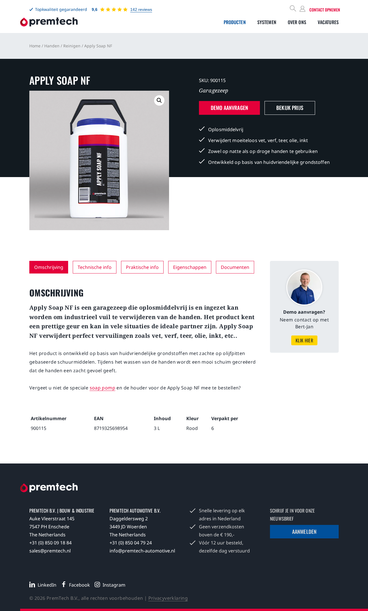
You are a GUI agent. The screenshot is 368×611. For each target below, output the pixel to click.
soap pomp (103, 388)
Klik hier (304, 340)
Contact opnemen (324, 10)
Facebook (79, 585)
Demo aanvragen (229, 107)
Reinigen (71, 46)
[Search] (293, 9)
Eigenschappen (189, 267)
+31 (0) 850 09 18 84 (50, 543)
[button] (159, 100)
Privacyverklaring (168, 598)
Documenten (235, 267)
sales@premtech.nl (50, 551)
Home (35, 46)
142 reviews (141, 9)
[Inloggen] (303, 9)
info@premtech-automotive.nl (142, 551)
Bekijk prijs (289, 107)
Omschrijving (48, 267)
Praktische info (142, 267)
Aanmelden (304, 531)
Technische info (95, 267)
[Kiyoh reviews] (113, 9)
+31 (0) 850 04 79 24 (131, 543)
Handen (52, 46)
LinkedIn (47, 585)
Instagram (114, 585)
